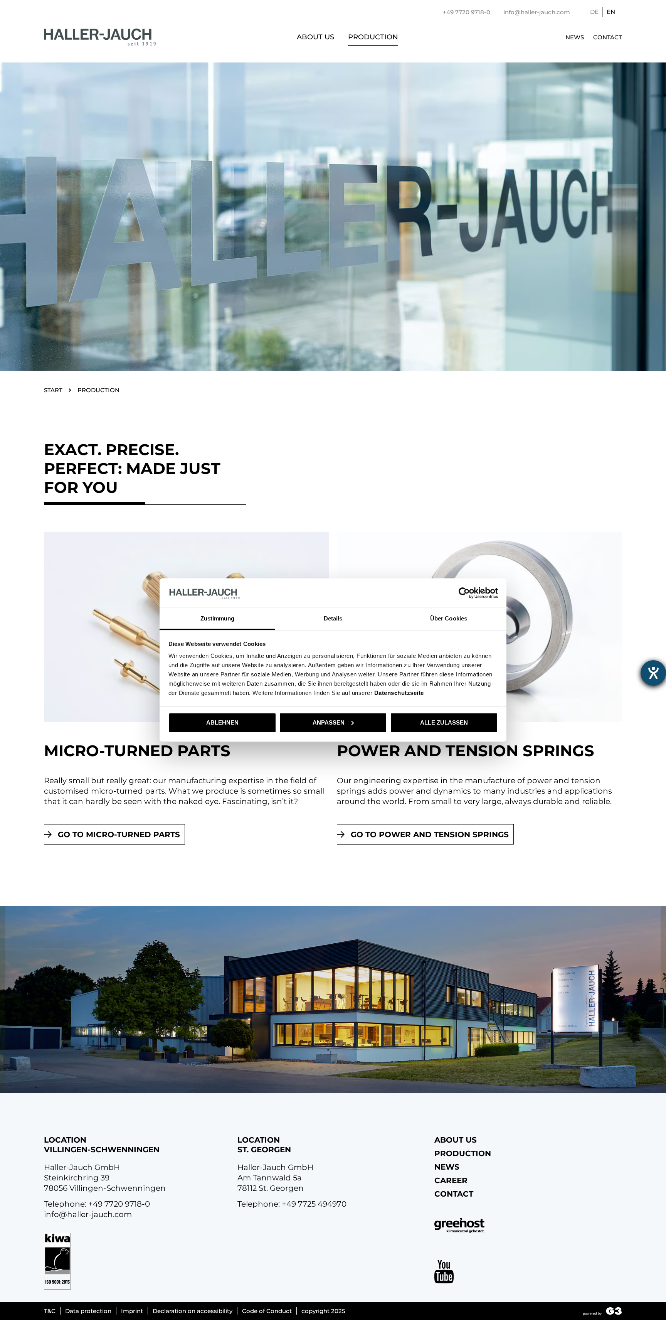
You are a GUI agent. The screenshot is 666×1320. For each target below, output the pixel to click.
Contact (607, 37)
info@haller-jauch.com (88, 1214)
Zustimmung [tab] (217, 618)
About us (315, 37)
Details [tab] (333, 618)
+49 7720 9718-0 (119, 1204)
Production (373, 37)
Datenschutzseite (399, 693)
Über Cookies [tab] (448, 618)
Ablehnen (222, 722)
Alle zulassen (444, 722)
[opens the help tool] (653, 673)
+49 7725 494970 (314, 1204)
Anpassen (329, 722)
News (574, 37)
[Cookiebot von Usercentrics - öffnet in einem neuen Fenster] (464, 593)
